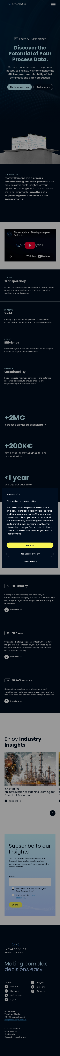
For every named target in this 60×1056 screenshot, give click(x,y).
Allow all (30, 545)
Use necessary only (30, 553)
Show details (30, 561)
